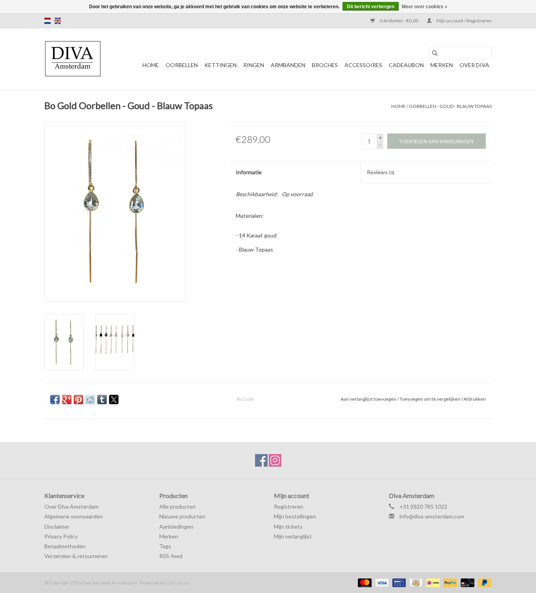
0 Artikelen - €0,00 (399, 21)
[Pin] (398, 582)
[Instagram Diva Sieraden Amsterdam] (275, 460)
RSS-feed (170, 556)
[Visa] (381, 582)
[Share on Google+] (66, 399)
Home (150, 65)
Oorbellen (182, 65)
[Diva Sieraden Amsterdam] (73, 59)
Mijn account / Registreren (464, 21)
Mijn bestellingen (295, 516)
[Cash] (415, 582)
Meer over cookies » (424, 6)
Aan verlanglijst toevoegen (369, 399)
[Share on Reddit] (90, 399)
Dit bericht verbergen (370, 6)
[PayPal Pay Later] (483, 582)
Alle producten (177, 506)
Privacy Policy (61, 536)
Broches (325, 65)
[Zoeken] (435, 53)
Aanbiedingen (176, 526)
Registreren (288, 506)
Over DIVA (474, 65)
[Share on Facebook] (55, 399)
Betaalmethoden (65, 546)
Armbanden (288, 65)
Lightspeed (177, 583)
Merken (441, 65)
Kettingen (220, 65)
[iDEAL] (431, 582)
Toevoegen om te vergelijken (430, 399)
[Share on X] (114, 399)
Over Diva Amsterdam (71, 506)
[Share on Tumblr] (102, 399)
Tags (165, 546)
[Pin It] (78, 399)
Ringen (253, 65)
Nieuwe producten (182, 516)
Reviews (380, 172)
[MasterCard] (363, 582)
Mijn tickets (288, 526)
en (58, 21)
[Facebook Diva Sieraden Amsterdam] (261, 460)
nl (47, 21)
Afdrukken (474, 399)
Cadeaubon (406, 65)
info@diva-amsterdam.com (431, 516)
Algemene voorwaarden (73, 516)
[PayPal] (449, 582)
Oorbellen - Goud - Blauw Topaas (450, 106)
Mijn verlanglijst (293, 536)
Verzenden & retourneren (76, 556)
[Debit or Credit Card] (466, 582)
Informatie (249, 172)
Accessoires (363, 65)
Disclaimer (56, 526)
